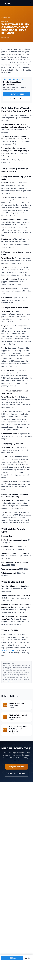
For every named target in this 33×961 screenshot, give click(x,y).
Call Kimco (12, 958)
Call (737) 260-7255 (16, 94)
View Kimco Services (16, 99)
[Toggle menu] (30, 3)
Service (27, 958)
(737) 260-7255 (7, 650)
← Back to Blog (5, 17)
